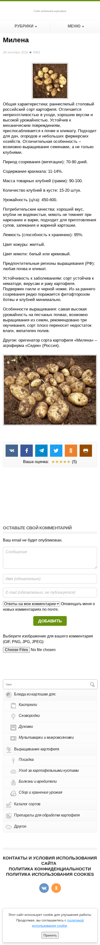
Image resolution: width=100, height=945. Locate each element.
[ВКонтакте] (44, 888)
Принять (50, 935)
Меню (74, 26)
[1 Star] (53, 462)
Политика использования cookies (50, 874)
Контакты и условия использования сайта (50, 861)
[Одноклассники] (56, 888)
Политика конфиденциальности (50, 869)
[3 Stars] (61, 462)
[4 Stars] (65, 462)
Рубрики (24, 26)
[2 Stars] (57, 462)
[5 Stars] (69, 462)
